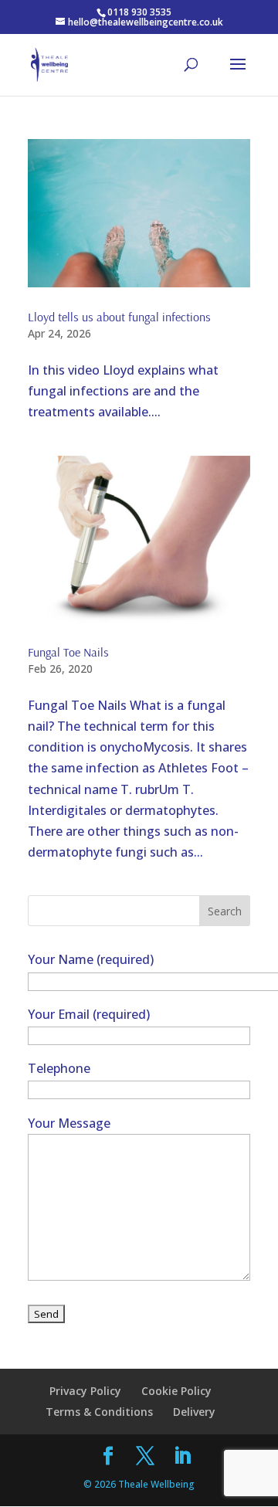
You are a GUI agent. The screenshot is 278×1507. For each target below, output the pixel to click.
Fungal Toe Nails (68, 652)
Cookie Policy (176, 1390)
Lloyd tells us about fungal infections (119, 316)
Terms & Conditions (99, 1411)
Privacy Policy (85, 1390)
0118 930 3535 (139, 12)
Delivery (194, 1411)
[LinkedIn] (182, 1456)
